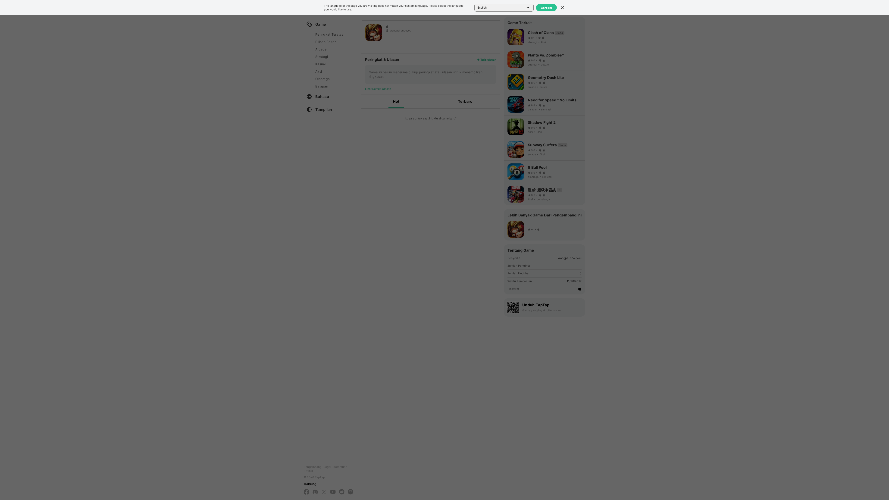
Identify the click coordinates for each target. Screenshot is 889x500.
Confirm (546, 7)
